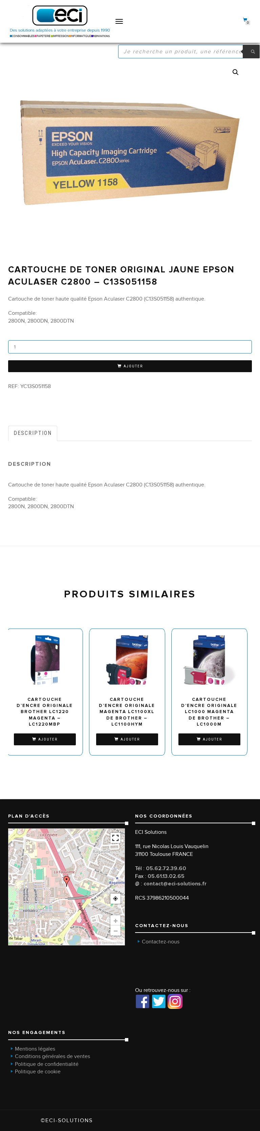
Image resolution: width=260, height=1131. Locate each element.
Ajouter (133, 366)
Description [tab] (33, 433)
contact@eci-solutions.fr (175, 883)
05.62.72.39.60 (166, 868)
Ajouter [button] (48, 739)
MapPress (89, 942)
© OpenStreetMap (111, 942)
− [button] (115, 930)
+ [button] (115, 920)
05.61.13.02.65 (166, 876)
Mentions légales (35, 1049)
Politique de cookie (38, 1071)
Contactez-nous (160, 941)
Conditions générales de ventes (52, 1056)
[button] (236, 72)
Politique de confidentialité (47, 1064)
